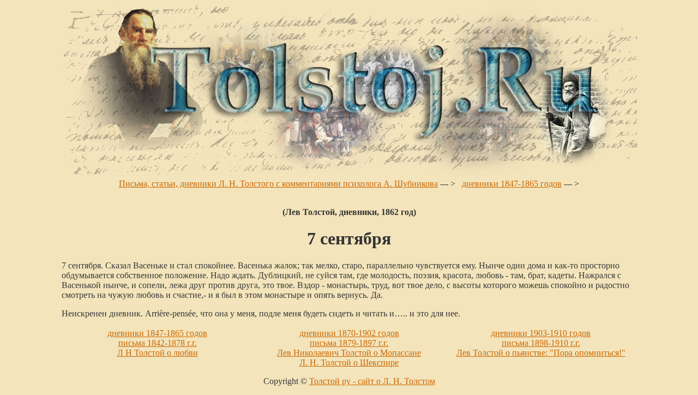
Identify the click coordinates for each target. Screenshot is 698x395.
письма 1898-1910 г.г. (541, 343)
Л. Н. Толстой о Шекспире (349, 362)
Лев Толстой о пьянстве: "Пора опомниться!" (540, 352)
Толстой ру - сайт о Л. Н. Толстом (372, 381)
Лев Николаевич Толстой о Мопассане (349, 352)
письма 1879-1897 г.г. (349, 343)
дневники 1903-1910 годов (541, 333)
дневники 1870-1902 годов (349, 333)
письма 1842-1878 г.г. (157, 343)
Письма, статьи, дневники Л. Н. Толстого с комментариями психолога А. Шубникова (278, 183)
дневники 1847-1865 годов (512, 183)
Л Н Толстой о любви (157, 352)
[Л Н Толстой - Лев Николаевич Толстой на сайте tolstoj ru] (349, 176)
